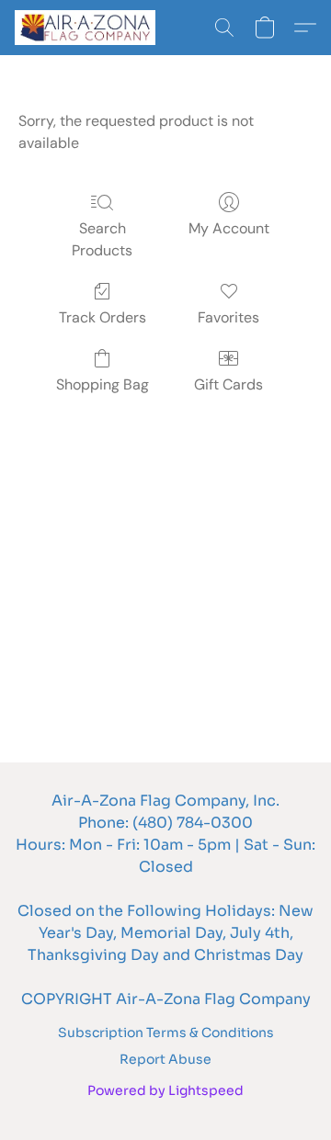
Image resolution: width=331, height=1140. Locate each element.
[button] (89, 27)
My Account (228, 228)
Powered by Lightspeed (165, 1090)
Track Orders (102, 317)
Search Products (102, 239)
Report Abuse (165, 1059)
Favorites (228, 317)
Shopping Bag (102, 384)
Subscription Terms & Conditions (166, 1032)
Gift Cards (228, 384)
